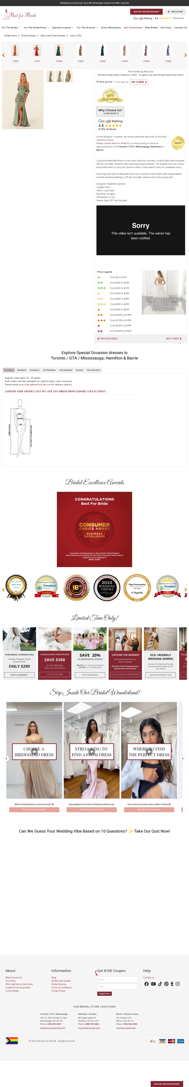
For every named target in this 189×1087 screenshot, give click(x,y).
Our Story (165, 27)
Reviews (79, 370)
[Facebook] (146, 988)
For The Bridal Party (35, 27)
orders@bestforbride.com (37, 384)
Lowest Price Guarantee (18, 990)
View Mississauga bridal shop (52, 1031)
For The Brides (10, 27)
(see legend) (122, 81)
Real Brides (151, 27)
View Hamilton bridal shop (89, 1031)
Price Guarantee (65, 370)
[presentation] (3, 55)
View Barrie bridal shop (126, 1031)
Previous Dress (109, 338)
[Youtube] (153, 988)
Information (9, 370)
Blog (53, 980)
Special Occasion (62, 27)
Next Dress (172, 338)
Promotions (34, 370)
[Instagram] (178, 988)
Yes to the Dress (93, 370)
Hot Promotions (133, 27)
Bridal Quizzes (58, 987)
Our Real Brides (49, 370)
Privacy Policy (58, 994)
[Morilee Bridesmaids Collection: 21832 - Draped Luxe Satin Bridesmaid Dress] (50, 76)
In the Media (12, 994)
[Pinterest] (166, 988)
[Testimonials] (160, 18)
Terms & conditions (61, 990)
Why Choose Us (14, 980)
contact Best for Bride (115, 143)
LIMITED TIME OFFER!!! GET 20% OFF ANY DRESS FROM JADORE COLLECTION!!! (55, 391)
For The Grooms (86, 27)
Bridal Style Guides (61, 984)
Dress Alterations (111, 27)
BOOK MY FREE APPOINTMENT (146, 12)
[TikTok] (160, 988)
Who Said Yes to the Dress (19, 987)
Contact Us (180, 27)
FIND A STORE (176, 12)
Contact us (148, 980)
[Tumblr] (172, 988)
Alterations (21, 370)
